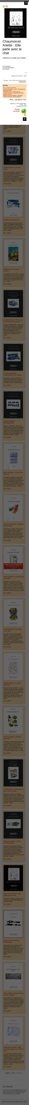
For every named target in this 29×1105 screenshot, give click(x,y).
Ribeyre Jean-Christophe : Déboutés (13, 95)
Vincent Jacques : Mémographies (12, 96)
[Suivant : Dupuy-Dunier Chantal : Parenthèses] (6, 5)
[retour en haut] (25, 114)
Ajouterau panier (16, 110)
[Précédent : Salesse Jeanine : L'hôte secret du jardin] (4, 5)
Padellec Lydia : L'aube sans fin (12, 91)
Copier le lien (22, 81)
